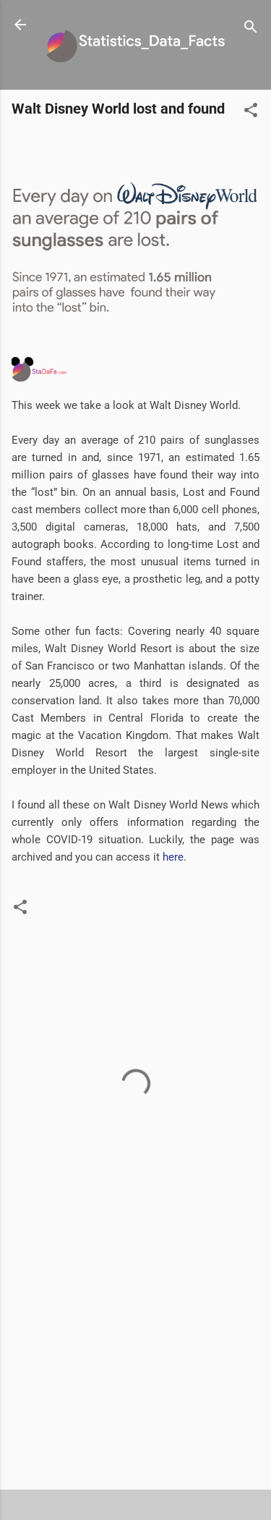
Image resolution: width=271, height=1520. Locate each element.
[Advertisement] (135, 1365)
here (173, 857)
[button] (250, 112)
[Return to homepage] (20, 26)
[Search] (250, 29)
